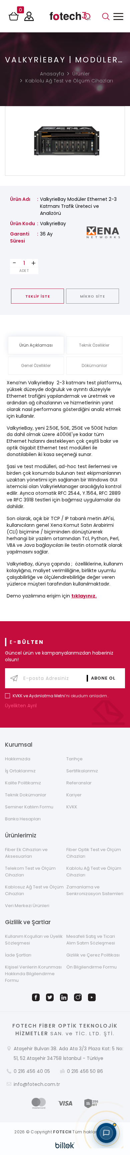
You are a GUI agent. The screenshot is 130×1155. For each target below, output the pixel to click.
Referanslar (79, 783)
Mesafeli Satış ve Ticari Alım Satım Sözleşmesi (90, 939)
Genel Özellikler (36, 365)
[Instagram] (79, 997)
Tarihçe (74, 759)
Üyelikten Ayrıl (21, 705)
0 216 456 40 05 (32, 1071)
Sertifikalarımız (82, 771)
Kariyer (74, 795)
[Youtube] (93, 997)
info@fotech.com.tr (37, 1084)
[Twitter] (51, 997)
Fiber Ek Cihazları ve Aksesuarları (26, 852)
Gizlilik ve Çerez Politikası (93, 955)
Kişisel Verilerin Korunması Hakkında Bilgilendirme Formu (33, 974)
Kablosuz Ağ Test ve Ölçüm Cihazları (34, 890)
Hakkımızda (17, 759)
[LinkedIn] (65, 997)
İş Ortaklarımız (20, 771)
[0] (14, 18)
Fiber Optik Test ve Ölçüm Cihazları (93, 852)
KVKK (71, 807)
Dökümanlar (94, 365)
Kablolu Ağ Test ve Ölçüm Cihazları (69, 80)
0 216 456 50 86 (85, 1071)
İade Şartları (18, 955)
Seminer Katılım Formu (29, 807)
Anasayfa (52, 73)
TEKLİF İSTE (37, 296)
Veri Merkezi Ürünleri (27, 905)
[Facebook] (37, 997)
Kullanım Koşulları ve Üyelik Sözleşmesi (34, 939)
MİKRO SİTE (92, 296)
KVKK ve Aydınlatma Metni (39, 696)
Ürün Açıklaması (36, 345)
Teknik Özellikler (94, 345)
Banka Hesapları (23, 819)
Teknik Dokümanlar (25, 795)
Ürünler (81, 73)
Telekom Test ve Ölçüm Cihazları (30, 871)
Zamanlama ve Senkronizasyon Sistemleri (94, 890)
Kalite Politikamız (23, 783)
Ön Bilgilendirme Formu (91, 967)
